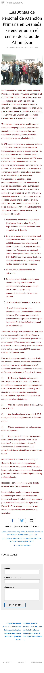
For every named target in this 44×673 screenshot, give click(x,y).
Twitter (22, 520)
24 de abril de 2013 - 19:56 (17, 47)
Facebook (12, 520)
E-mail (13, 578)
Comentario (9, 587)
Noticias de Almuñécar (22, 545)
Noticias (34, 47)
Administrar (36, 662)
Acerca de (7, 662)
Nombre (7, 568)
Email (31, 520)
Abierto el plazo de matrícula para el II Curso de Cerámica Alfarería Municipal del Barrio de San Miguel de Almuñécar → (32, 632)
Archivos (22, 662)
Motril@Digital (15, 3)
